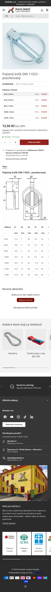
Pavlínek (21, 569)
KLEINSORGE (7, 84)
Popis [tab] (4, 166)
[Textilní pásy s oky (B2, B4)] (36, 339)
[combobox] (25, 15)
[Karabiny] (12, 339)
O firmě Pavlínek (8, 523)
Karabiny (12, 353)
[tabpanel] (25, 224)
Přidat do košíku (34, 142)
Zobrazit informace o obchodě (16, 159)
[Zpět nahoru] (25, 586)
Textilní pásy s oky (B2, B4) (36, 355)
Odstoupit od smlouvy (14, 424)
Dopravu (5, 130)
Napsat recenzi (25, 300)
